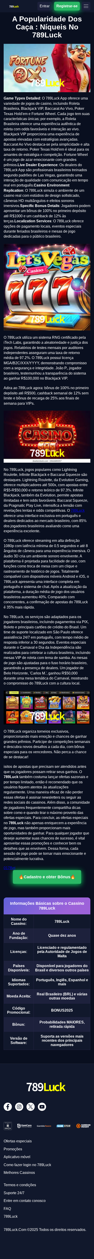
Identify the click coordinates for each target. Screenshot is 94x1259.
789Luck (78, 510)
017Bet (9, 868)
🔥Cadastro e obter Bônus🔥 (47, 877)
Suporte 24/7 (14, 1193)
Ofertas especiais (18, 1141)
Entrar (45, 6)
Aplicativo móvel (17, 1157)
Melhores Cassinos (19, 1173)
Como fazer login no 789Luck (27, 1165)
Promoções (13, 1149)
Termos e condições (20, 1185)
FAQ (7, 1209)
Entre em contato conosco (25, 1201)
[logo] (14, 6)
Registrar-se (67, 6)
